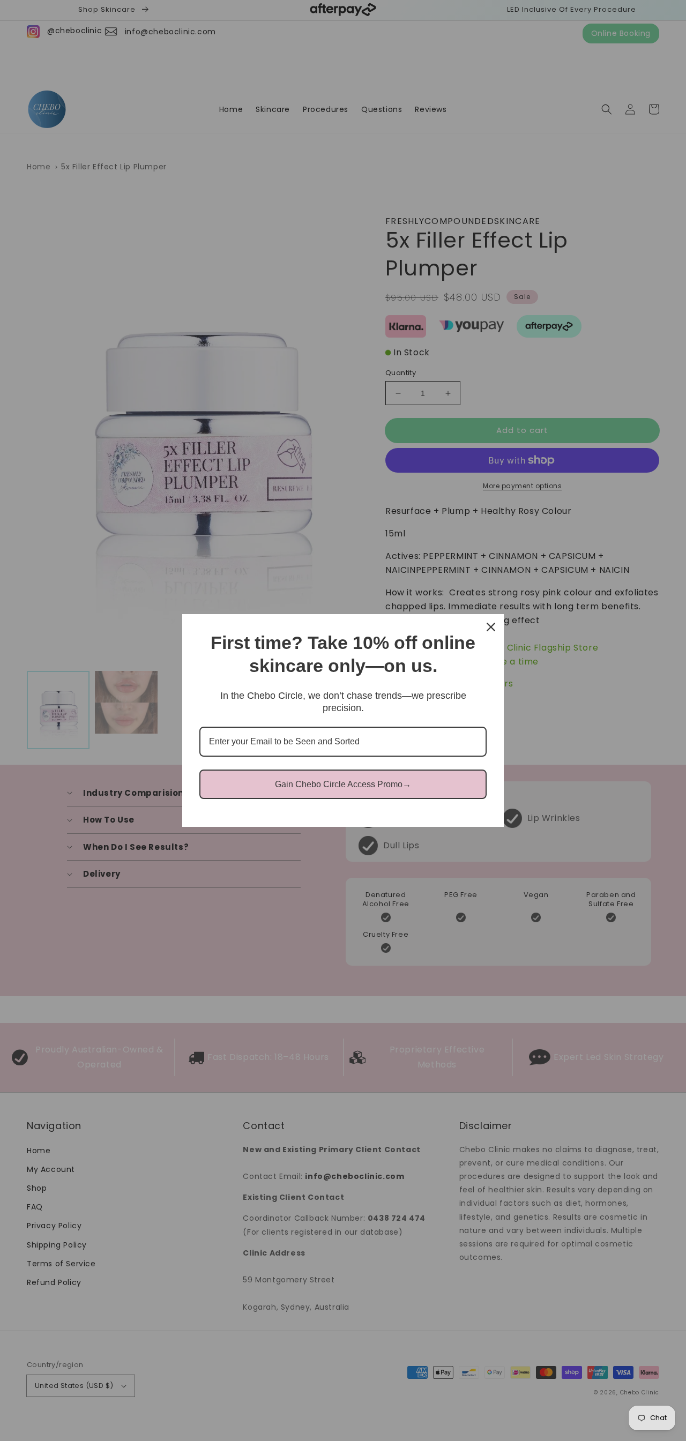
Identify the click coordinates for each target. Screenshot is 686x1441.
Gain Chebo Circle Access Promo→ (343, 784)
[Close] (491, 627)
